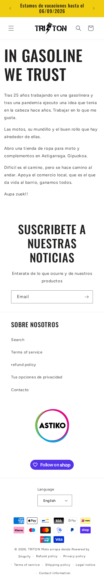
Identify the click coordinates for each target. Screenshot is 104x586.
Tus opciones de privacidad (36, 377)
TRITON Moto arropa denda (49, 549)
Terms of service (27, 352)
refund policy (23, 364)
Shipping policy (57, 565)
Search (18, 339)
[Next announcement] (94, 8)
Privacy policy (74, 556)
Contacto (20, 390)
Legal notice (85, 565)
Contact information (54, 573)
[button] (11, 28)
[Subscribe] (86, 296)
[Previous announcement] (10, 8)
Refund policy (47, 556)
